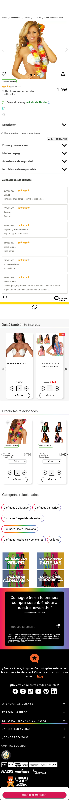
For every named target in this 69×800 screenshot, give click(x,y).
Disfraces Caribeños (47, 507)
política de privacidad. (16, 642)
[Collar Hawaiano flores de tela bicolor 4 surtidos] (41, 423)
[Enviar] (58, 626)
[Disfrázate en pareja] (50, 568)
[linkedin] (53, 691)
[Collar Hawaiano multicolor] (7, 423)
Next (64, 367)
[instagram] (23, 691)
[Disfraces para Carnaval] (16, 586)
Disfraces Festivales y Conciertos (23, 539)
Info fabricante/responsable (19, 169)
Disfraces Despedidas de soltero (23, 518)
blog (40, 676)
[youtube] (38, 691)
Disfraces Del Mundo (16, 507)
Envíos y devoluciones (15, 145)
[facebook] (15, 691)
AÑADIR (19, 395)
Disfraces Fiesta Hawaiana (20, 529)
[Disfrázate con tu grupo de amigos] (16, 568)
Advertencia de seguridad (17, 161)
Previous (2, 367)
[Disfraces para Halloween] (50, 586)
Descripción (9, 125)
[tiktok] (30, 691)
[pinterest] (46, 691)
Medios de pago (11, 153)
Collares (54, 539)
